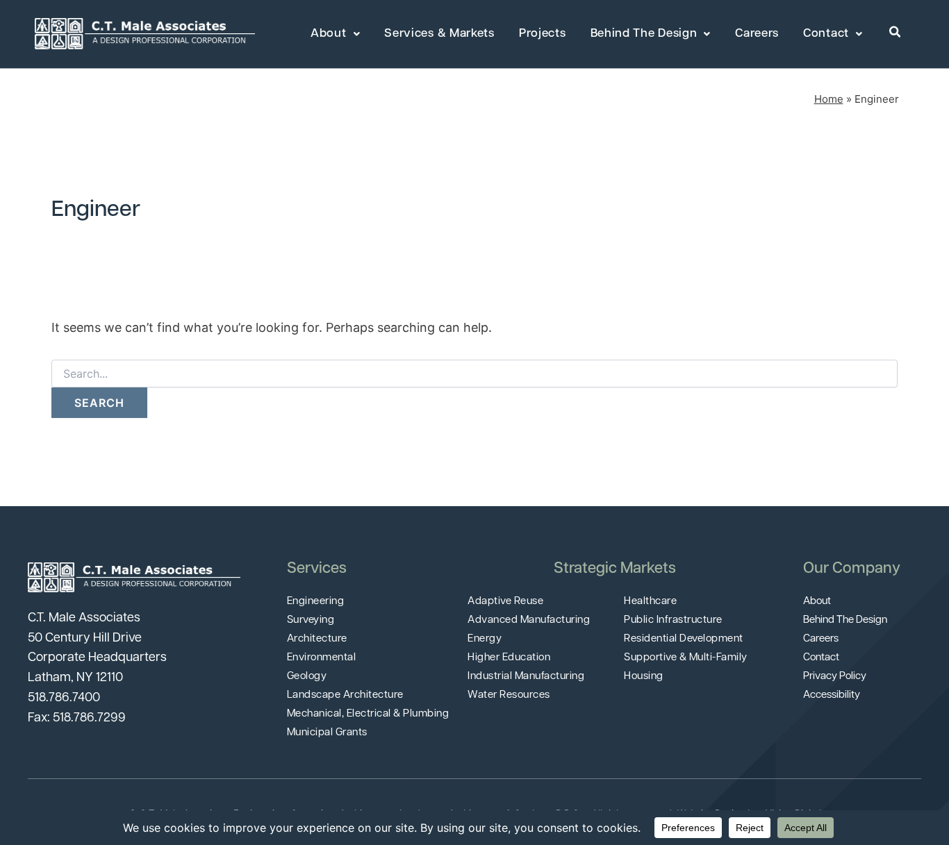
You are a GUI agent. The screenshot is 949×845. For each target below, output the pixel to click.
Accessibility (831, 695)
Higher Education (509, 658)
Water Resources (509, 695)
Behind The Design (644, 34)
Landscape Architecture (345, 695)
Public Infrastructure (673, 620)
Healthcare (650, 601)
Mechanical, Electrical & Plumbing (368, 714)
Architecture (317, 639)
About (329, 34)
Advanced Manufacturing (529, 620)
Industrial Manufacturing (526, 676)
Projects (542, 34)
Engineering (316, 601)
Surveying (311, 620)
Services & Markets (439, 34)
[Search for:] (474, 374)
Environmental (321, 658)
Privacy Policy (834, 676)
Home (828, 99)
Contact (826, 34)
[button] (895, 33)
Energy (485, 639)
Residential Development (683, 639)
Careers (757, 34)
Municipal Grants (327, 733)
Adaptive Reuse (505, 601)
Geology (307, 676)
